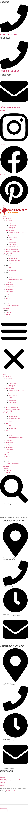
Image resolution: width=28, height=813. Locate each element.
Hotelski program (10, 291)
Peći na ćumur (12, 227)
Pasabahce (11, 275)
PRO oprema (7, 218)
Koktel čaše (11, 281)
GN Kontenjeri (9, 287)
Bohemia (11, 274)
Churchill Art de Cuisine (14, 262)
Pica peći (11, 229)
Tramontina (11, 268)
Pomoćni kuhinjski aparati (12, 246)
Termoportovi (9, 293)
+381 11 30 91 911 (8, 34)
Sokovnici (11, 241)
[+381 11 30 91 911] (14, 32)
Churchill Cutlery (12, 270)
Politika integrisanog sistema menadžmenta (12, 780)
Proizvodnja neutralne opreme (13, 251)
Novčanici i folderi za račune (12, 305)
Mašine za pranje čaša (14, 234)
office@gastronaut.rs (10, 107)
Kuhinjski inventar (10, 286)
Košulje (7, 301)
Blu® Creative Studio (12, 791)
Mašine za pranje (10, 230)
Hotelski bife (9, 282)
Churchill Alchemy (13, 258)
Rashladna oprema (10, 247)
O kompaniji (8, 312)
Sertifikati (8, 314)
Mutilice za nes (12, 244)
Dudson (10, 263)
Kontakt (2, 785)
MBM (10, 222)
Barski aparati (9, 235)
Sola (10, 267)
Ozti (10, 223)
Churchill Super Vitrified (14, 260)
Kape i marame (9, 307)
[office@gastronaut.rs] (14, 104)
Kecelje (7, 300)
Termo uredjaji (9, 220)
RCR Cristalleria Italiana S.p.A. (16, 279)
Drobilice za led (12, 242)
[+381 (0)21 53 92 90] (14, 68)
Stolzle (10, 277)
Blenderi (10, 239)
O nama (2, 774)
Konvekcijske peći (13, 225)
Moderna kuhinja (9, 289)
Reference (8, 316)
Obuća (7, 303)
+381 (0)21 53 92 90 (10, 71)
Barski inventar (9, 284)
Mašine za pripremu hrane (12, 249)
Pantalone (8, 298)
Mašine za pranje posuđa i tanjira (16, 232)
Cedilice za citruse (13, 237)
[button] (14, 345)
